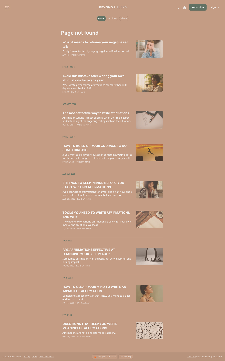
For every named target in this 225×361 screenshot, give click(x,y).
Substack (191, 356)
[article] (112, 51)
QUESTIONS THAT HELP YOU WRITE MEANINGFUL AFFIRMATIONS (89, 326)
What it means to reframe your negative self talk (95, 44)
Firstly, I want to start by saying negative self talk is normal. (96, 51)
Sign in (215, 7)
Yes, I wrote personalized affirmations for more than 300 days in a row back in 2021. (94, 86)
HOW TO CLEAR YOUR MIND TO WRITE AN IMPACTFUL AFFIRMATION (94, 289)
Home (101, 18)
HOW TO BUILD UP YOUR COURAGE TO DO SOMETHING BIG (94, 148)
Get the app (125, 356)
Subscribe (198, 7)
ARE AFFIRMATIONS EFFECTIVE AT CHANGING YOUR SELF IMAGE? (88, 252)
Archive (112, 18)
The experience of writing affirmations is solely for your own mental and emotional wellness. (96, 223)
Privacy (27, 356)
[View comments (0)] (86, 59)
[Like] (64, 59)
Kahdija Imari (78, 55)
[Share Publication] (184, 7)
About (124, 18)
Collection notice (46, 356)
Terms (34, 356)
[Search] (177, 7)
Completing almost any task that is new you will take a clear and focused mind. (96, 297)
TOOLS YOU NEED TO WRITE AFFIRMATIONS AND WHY (96, 215)
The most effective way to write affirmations (95, 113)
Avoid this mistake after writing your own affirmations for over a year (93, 78)
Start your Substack (106, 356)
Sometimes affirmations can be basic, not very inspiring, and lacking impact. (96, 260)
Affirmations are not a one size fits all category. (89, 332)
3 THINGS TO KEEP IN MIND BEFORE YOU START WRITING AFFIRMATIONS (93, 185)
